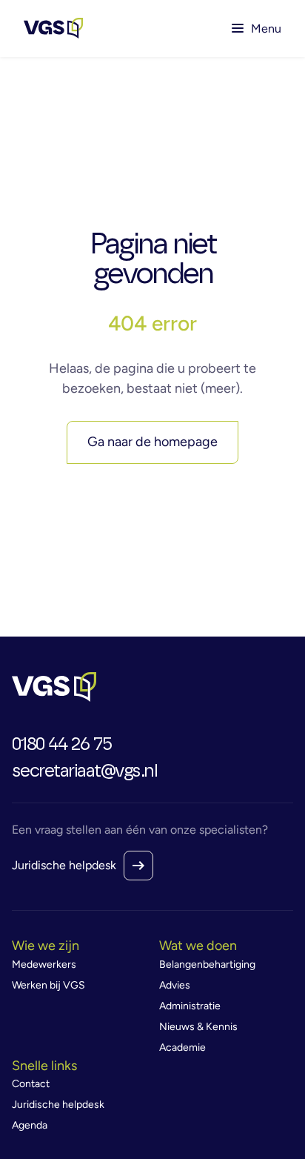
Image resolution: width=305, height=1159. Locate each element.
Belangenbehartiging (207, 964)
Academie (182, 1047)
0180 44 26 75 (62, 745)
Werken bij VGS (48, 985)
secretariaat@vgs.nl (85, 771)
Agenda (29, 1125)
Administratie (190, 1006)
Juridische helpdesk (64, 865)
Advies (174, 985)
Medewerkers (44, 964)
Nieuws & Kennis (198, 1026)
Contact (31, 1083)
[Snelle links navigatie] (79, 1066)
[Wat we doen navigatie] (226, 946)
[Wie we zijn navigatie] (79, 946)
